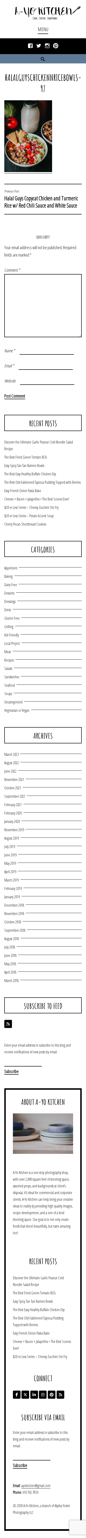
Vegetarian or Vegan (16, 710)
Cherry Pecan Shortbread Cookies (25, 524)
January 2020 (12, 821)
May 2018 (10, 963)
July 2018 (9, 947)
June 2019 (10, 855)
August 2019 (11, 838)
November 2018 (14, 913)
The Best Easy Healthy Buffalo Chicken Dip (30, 474)
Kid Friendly (11, 635)
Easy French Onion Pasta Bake (22, 490)
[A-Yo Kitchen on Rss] (60, 1395)
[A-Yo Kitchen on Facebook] (17, 1395)
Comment (12, 270)
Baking (8, 576)
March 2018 (11, 980)
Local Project (12, 643)
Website (10, 381)
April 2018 (10, 972)
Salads (8, 668)
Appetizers (10, 568)
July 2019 (9, 846)
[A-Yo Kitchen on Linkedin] (34, 1395)
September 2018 (14, 930)
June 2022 (10, 771)
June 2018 (10, 955)
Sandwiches (11, 676)
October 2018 (12, 922)
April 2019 (10, 871)
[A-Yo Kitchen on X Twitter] (25, 1395)
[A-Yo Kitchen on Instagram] (43, 1395)
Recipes (9, 660)
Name (9, 351)
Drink (7, 609)
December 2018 (14, 905)
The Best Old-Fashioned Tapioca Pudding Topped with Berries (42, 482)
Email (9, 366)
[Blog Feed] (8, 1024)
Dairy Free (10, 584)
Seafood (9, 685)
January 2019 (12, 896)
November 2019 (14, 829)
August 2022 (11, 762)
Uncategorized (13, 702)
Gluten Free (12, 618)
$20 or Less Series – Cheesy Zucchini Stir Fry (31, 507)
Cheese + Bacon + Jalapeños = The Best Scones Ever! (36, 499)
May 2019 (10, 863)
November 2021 (14, 779)
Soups (8, 693)
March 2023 (11, 754)
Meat (7, 651)
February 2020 (13, 813)
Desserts (9, 593)
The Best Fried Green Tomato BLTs (25, 457)
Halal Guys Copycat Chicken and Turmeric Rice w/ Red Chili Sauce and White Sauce (41, 199)
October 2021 (12, 788)
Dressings (10, 601)
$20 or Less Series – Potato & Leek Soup (29, 515)
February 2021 (13, 804)
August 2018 (11, 938)
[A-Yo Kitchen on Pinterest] (51, 1395)
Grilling (8, 626)
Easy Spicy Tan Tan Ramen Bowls (24, 465)
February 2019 (13, 888)
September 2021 (14, 796)
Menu (43, 29)
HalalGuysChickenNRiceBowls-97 (43, 83)
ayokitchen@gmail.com (35, 1485)
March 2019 (11, 880)
